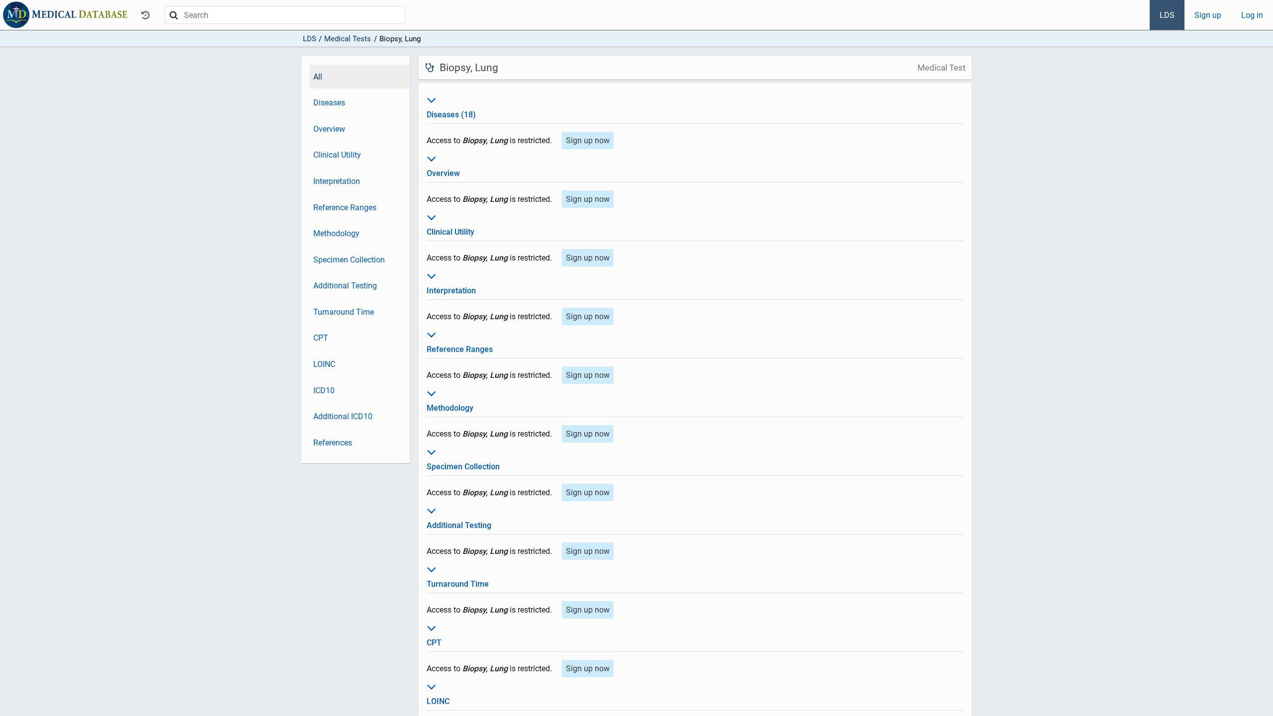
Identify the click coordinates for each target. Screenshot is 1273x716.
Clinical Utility (337, 155)
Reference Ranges (344, 207)
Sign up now (588, 140)
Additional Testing (345, 285)
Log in (1252, 15)
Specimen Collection (349, 260)
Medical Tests (347, 38)
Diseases (329, 102)
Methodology (336, 233)
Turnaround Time (343, 312)
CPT (320, 338)
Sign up (1207, 15)
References (332, 443)
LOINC (324, 364)
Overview (329, 129)
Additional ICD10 (342, 416)
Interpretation (336, 181)
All (317, 77)
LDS (1167, 15)
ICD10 (324, 390)
